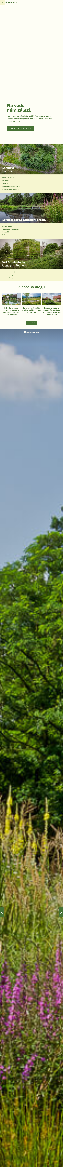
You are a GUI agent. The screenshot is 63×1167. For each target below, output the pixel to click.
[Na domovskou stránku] (12, 2)
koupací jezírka (45, 116)
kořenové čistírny (31, 116)
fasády (9, 121)
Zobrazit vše (31, 323)
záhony (17, 121)
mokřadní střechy (46, 119)
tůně (31, 119)
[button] (2, 912)
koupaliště (24, 119)
